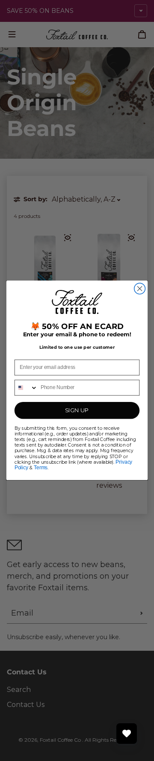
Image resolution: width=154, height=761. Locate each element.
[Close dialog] (139, 288)
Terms (40, 467)
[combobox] (26, 388)
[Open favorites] (126, 733)
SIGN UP (77, 410)
